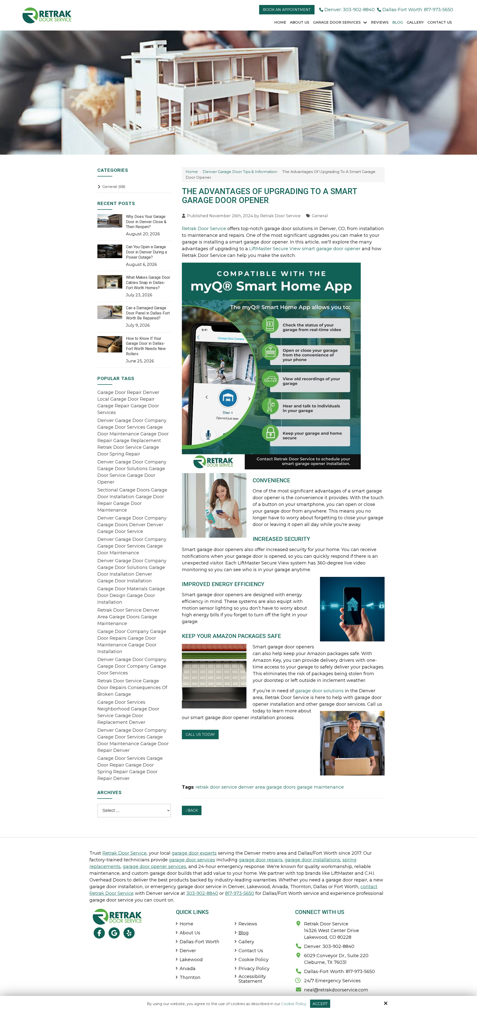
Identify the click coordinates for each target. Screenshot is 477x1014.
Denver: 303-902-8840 (349, 9)
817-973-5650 (239, 893)
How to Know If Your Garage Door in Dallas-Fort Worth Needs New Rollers (146, 346)
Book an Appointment (287, 9)
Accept (320, 1003)
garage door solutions (319, 691)
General (320, 215)
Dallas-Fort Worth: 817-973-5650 (417, 9)
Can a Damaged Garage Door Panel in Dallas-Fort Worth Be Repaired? (148, 313)
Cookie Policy (293, 1004)
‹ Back (192, 810)
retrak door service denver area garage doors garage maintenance (270, 787)
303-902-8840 (202, 893)
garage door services (192, 860)
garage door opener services (154, 866)
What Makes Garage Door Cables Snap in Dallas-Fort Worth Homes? (148, 282)
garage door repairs (260, 860)
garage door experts (194, 853)
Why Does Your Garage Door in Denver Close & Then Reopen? (146, 221)
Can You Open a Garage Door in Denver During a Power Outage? (146, 252)
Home (192, 171)
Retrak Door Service (280, 215)
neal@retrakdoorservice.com (336, 990)
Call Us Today (200, 734)
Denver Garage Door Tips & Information (240, 171)
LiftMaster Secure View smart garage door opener (304, 248)
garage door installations (312, 860)
